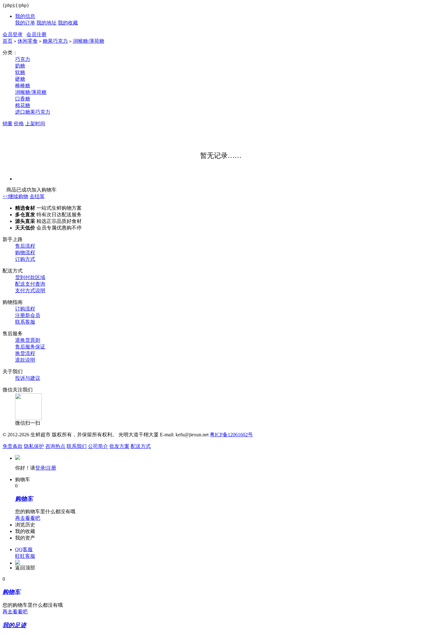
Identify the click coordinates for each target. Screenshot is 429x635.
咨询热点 (55, 446)
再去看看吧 (27, 518)
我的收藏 (68, 22)
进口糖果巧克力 (32, 112)
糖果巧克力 (55, 41)
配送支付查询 (30, 284)
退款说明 (25, 360)
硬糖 (20, 79)
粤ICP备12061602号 (231, 434)
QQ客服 (24, 549)
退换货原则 (27, 340)
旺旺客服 (25, 556)
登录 (40, 468)
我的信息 (25, 16)
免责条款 (13, 446)
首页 (8, 41)
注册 (51, 468)
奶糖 (20, 65)
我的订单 (25, 22)
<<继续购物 (15, 196)
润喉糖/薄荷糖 (88, 41)
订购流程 (25, 308)
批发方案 (119, 446)
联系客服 (25, 322)
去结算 (37, 196)
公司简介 (98, 446)
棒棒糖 (22, 85)
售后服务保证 (30, 346)
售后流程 (25, 246)
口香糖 (22, 98)
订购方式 (25, 259)
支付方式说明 (30, 290)
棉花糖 (22, 105)
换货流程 (25, 353)
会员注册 (36, 34)
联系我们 (77, 446)
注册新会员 (27, 315)
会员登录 (13, 34)
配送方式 (141, 446)
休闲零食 (28, 41)
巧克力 (22, 59)
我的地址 (46, 22)
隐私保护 (34, 446)
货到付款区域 (30, 277)
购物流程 (25, 252)
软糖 (20, 72)
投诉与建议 (27, 378)
